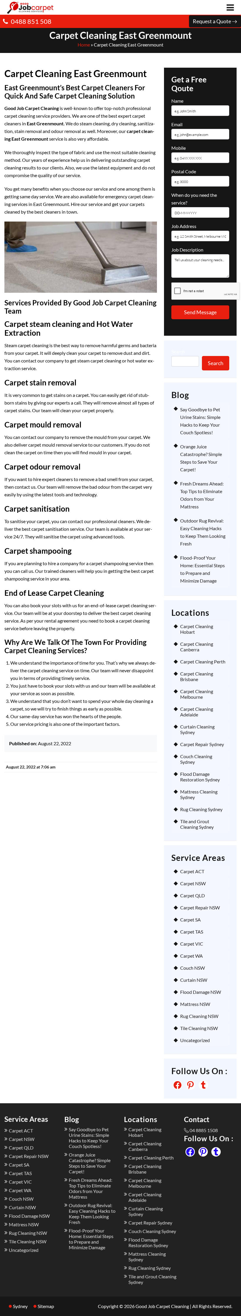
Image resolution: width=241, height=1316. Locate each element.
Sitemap (46, 1306)
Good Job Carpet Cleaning (162, 1306)
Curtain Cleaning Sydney (197, 729)
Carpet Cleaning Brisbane (196, 676)
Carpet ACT (192, 871)
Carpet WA (191, 956)
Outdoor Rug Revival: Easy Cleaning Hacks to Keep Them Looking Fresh (92, 1213)
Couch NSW (192, 968)
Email (177, 124)
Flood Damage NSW (200, 992)
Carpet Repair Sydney (202, 744)
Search (178, 351)
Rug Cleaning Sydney (201, 809)
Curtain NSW (193, 980)
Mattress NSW (195, 1004)
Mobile (178, 148)
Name (177, 101)
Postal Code (183, 171)
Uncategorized (195, 1040)
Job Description (187, 249)
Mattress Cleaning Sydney (198, 794)
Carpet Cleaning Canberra (196, 646)
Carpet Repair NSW (200, 907)
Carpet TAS (191, 931)
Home (84, 44)
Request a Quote (212, 21)
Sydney (20, 1306)
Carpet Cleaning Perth (202, 661)
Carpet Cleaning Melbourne (196, 694)
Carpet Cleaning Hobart (196, 629)
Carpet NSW (193, 883)
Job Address (183, 226)
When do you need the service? (194, 198)
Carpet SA (190, 919)
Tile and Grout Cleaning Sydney (197, 824)
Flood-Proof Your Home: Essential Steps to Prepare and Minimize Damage (91, 1239)
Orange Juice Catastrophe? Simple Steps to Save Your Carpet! (90, 1163)
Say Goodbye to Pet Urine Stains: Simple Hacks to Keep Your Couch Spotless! (89, 1138)
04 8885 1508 (204, 1130)
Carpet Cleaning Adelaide (196, 711)
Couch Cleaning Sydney (196, 759)
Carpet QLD (192, 895)
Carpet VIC (191, 943)
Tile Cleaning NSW (199, 1028)
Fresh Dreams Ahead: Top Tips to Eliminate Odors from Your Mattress (90, 1188)
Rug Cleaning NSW (199, 1016)
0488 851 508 (31, 21)
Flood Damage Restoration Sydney (200, 776)
